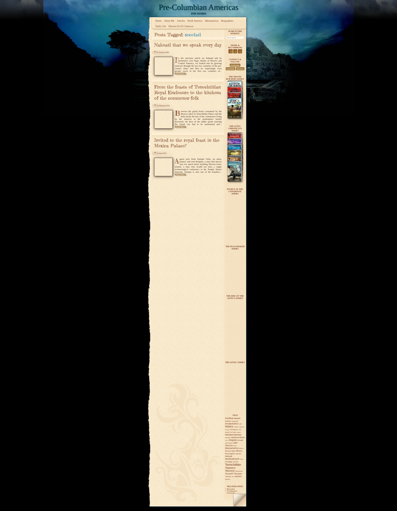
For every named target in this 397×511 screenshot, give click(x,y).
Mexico (239, 451)
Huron (226, 440)
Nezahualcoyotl (232, 459)
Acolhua (229, 418)
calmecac (241, 427)
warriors (238, 476)
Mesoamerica (212, 20)
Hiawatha (227, 437)
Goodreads (235, 65)
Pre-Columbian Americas (198, 7)
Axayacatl (235, 421)
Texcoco (230, 470)
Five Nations (233, 432)
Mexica (241, 448)
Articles (181, 20)
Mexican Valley (230, 451)
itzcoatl (240, 440)
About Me (169, 20)
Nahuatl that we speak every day (187, 45)
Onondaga (228, 462)
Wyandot (227, 479)
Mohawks (238, 454)
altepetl (237, 418)
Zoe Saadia (198, 13)
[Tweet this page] (235, 51)
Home (158, 20)
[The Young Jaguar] (235, 407)
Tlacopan (238, 474)
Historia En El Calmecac (181, 26)
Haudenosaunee (233, 434)
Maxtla (235, 445)
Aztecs (229, 426)
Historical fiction (238, 437)
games (239, 432)
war (233, 476)
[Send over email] (240, 51)
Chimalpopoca (234, 429)
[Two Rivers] (235, 287)
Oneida (241, 459)
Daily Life (160, 26)
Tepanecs (230, 467)
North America (194, 20)
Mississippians (230, 454)
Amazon (240, 69)
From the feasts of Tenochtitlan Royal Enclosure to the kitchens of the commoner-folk (187, 92)
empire (227, 432)
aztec (240, 424)
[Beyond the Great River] (235, 238)
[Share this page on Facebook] (230, 51)
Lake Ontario (228, 443)
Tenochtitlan (233, 464)
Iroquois (233, 440)
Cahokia (236, 427)
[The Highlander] (235, 354)
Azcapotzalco (231, 423)
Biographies (227, 20)
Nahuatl (228, 456)
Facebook (230, 69)
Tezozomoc (239, 471)
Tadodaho (235, 461)
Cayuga (227, 429)
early (240, 429)
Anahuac (228, 421)
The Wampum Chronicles (232, 492)
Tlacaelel (229, 474)
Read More (180, 74)
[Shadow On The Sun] (235, 118)
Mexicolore (231, 489)
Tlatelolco (228, 476)
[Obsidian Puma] (235, 181)
